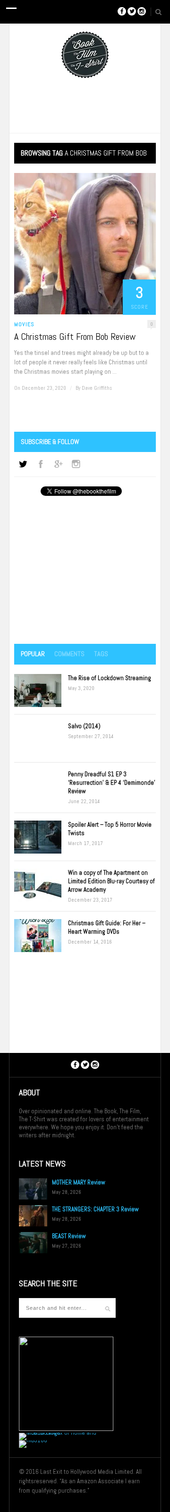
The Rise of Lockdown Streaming (109, 678)
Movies (24, 324)
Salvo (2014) (84, 726)
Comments (69, 653)
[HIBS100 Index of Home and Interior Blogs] (58, 1433)
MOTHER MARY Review (78, 1182)
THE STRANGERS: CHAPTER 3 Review (95, 1209)
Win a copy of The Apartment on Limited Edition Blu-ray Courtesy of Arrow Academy (111, 881)
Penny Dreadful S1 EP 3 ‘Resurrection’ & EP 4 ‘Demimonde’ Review (111, 782)
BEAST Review (69, 1236)
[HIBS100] (33, 1440)
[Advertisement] (85, 571)
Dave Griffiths (97, 388)
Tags (101, 653)
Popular (33, 653)
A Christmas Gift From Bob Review (75, 336)
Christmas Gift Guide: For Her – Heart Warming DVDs (106, 927)
